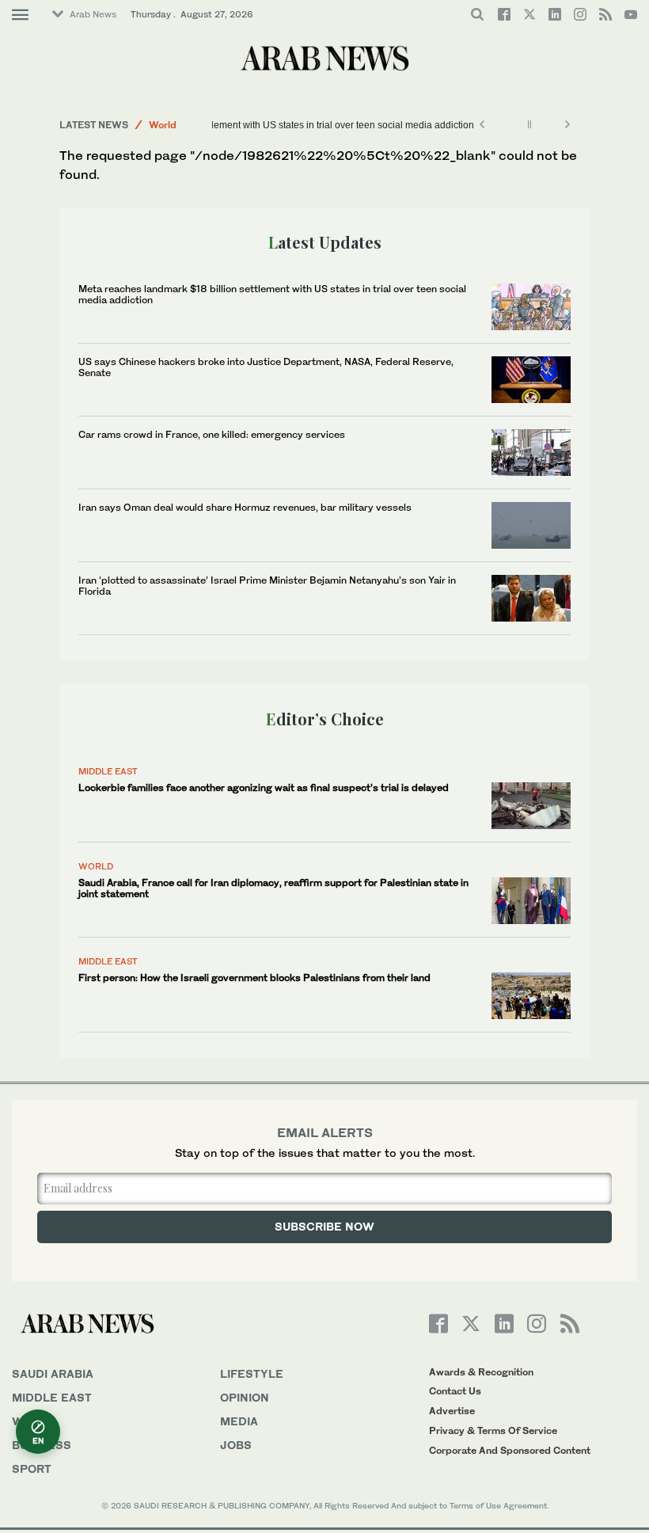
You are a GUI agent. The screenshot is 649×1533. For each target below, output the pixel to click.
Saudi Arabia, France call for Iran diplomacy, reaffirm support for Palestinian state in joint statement (273, 888)
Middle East (108, 771)
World (162, 125)
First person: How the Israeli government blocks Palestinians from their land (254, 977)
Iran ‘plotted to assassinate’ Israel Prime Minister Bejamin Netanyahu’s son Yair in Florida (267, 585)
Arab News (93, 14)
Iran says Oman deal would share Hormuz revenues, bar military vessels (245, 507)
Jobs (236, 1444)
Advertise (452, 1411)
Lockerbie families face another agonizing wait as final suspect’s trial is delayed (263, 787)
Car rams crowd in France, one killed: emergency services (211, 434)
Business (41, 1444)
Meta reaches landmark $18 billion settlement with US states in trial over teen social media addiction (259, 125)
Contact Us (455, 1391)
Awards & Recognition (481, 1372)
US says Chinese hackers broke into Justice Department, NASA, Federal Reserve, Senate (266, 367)
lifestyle (251, 1373)
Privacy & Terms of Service (493, 1430)
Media (239, 1421)
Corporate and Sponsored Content (509, 1450)
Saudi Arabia (52, 1373)
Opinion (244, 1397)
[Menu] (20, 15)
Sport (31, 1468)
